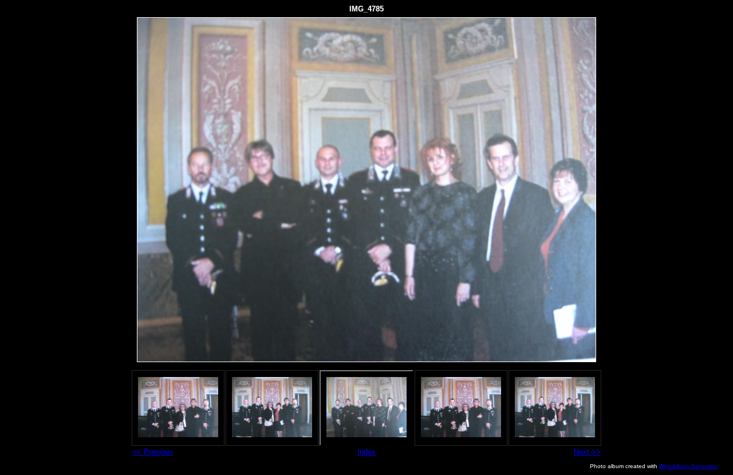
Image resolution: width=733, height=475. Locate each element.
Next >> (587, 451)
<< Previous (152, 451)
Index (366, 451)
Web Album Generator (688, 466)
